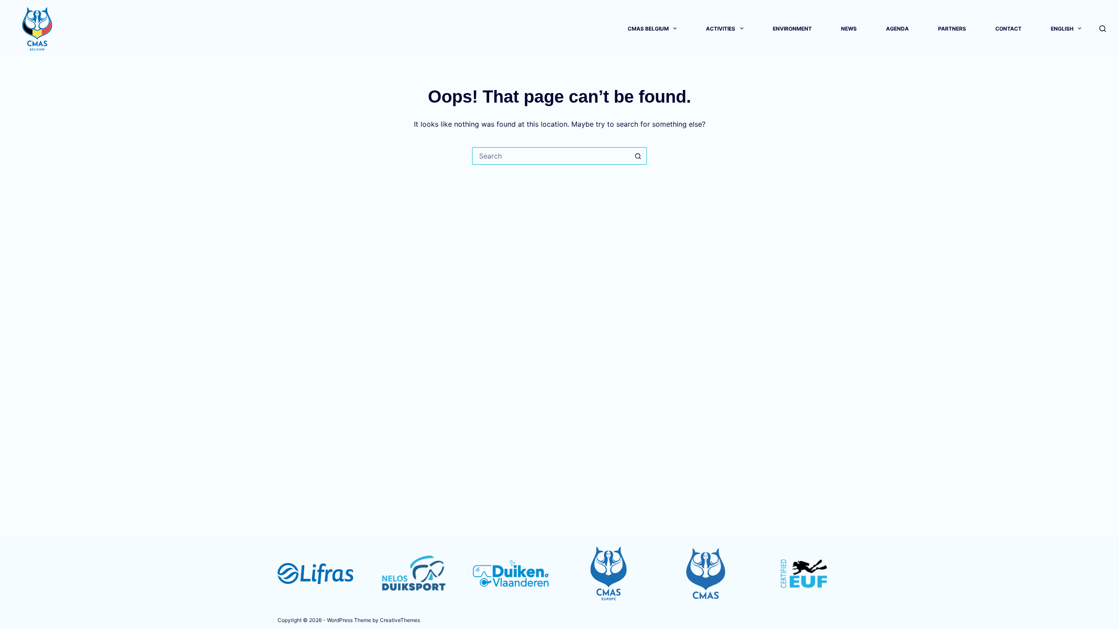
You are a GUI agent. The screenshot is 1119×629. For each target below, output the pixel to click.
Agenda (897, 28)
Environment (792, 28)
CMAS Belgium (648, 28)
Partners (952, 28)
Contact (1008, 28)
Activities (720, 28)
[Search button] (638, 156)
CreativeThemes (400, 620)
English (1062, 28)
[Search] (1102, 28)
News (849, 28)
